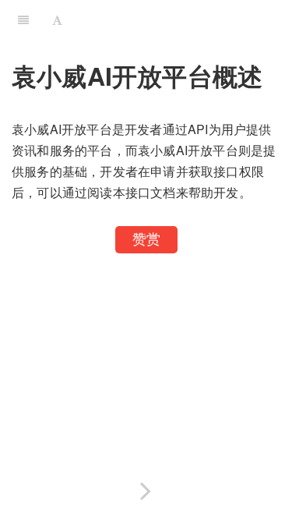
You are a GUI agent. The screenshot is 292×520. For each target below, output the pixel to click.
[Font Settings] (57, 19)
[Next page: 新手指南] (146, 487)
